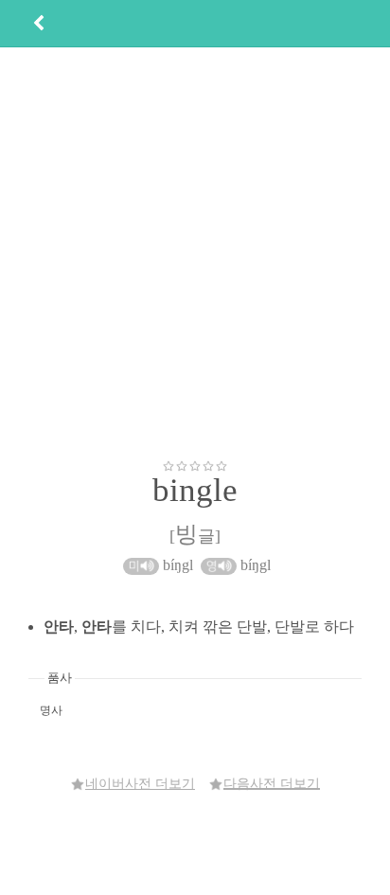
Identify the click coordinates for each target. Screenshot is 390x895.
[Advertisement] (195, 253)
